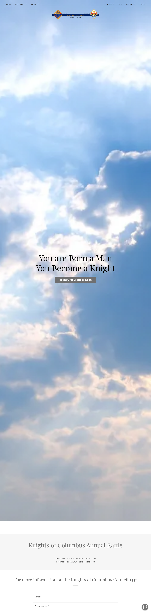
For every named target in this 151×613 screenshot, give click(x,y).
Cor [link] (120, 4)
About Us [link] (130, 4)
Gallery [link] (35, 4)
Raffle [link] (110, 4)
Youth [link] (142, 4)
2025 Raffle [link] (21, 4)
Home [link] (8, 4)
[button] (145, 607)
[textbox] (75, 596)
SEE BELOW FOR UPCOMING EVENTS (75, 280)
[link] (75, 4)
